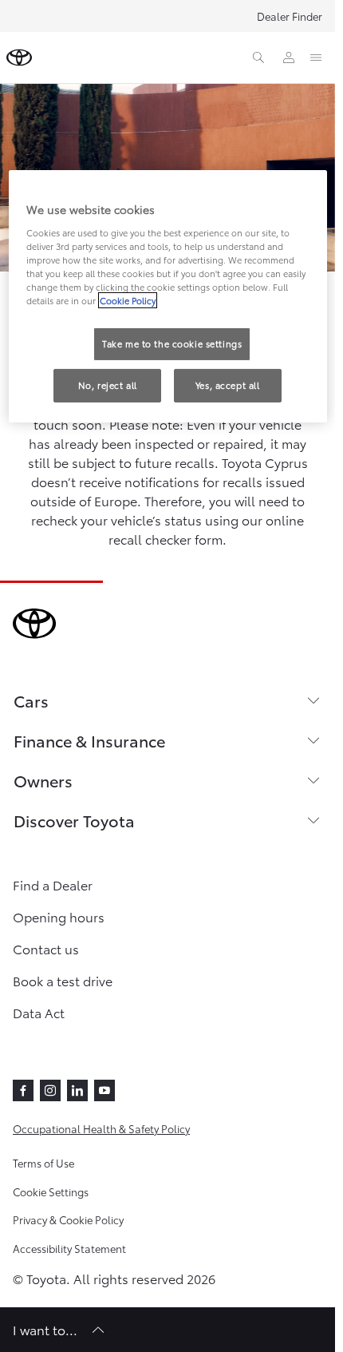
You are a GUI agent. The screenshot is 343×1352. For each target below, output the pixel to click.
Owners (43, 780)
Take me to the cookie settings (172, 343)
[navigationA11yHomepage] (19, 57)
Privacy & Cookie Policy (68, 1219)
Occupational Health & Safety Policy (101, 1128)
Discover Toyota (74, 820)
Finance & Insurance (89, 740)
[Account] (289, 57)
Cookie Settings (51, 1191)
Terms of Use (43, 1163)
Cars (31, 700)
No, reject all (107, 385)
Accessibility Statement (69, 1248)
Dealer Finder (289, 16)
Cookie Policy (128, 300)
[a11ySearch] (258, 57)
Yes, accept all (227, 385)
